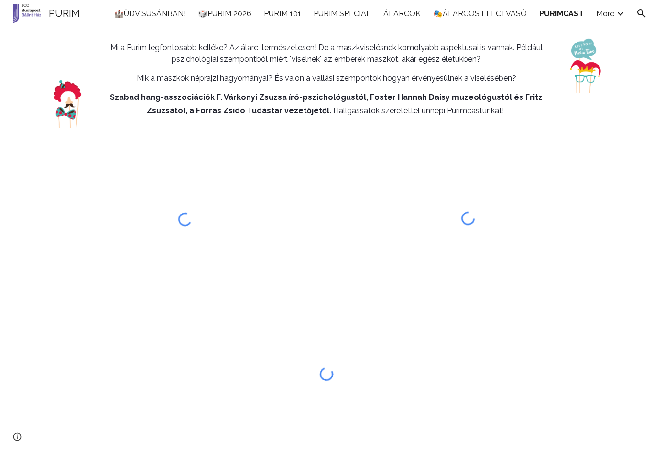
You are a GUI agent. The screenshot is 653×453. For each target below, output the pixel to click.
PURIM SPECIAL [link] (342, 13)
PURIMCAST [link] (561, 13)
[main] (326, 79)
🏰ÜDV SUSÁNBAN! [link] (149, 13)
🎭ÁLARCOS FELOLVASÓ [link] (480, 13)
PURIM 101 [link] (282, 13)
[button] (641, 13)
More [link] (605, 13)
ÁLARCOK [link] (402, 13)
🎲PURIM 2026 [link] (224, 13)
